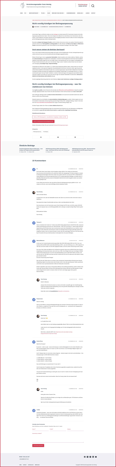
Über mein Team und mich (58, 13)
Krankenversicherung (52, 20)
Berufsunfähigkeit (33, 13)
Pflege (43, 13)
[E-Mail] (96, 457)
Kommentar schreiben (37, 433)
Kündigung (45, 131)
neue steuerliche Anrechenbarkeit (44, 102)
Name (33, 429)
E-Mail (51, 429)
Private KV (60, 20)
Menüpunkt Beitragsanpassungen (60, 125)
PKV (25, 13)
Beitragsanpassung (37, 131)
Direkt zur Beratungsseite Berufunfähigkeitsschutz (43, 121)
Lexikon (87, 13)
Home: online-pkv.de (36, 20)
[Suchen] (92, 5)
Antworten (81, 168)
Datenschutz (30, 464)
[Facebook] (40, 137)
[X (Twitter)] (58, 137)
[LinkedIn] (75, 137)
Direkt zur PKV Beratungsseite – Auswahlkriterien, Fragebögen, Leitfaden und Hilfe (50, 116)
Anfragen (56, 34)
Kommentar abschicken (38, 445)
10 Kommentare (68, 26)
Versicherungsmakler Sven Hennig (38, 4)
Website (69, 429)
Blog (49, 13)
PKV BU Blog (43, 20)
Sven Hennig (39, 191)
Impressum (37, 464)
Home (21, 13)
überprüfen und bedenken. (63, 291)
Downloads (80, 13)
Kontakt (93, 13)
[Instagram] (90, 457)
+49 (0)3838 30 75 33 (24, 459)
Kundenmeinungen (71, 13)
